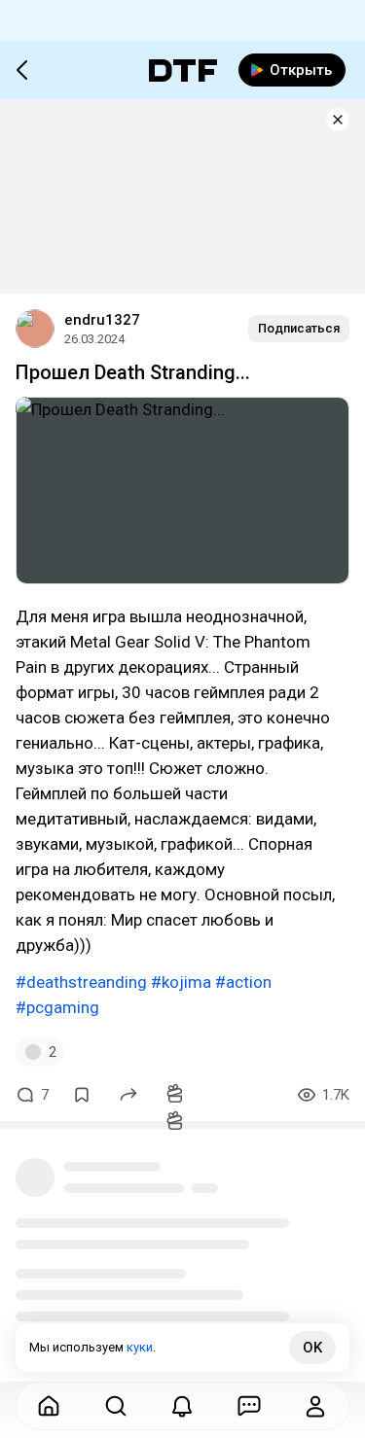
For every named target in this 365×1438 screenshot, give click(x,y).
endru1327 (102, 320)
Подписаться (299, 328)
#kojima (181, 982)
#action (243, 982)
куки (140, 1347)
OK (312, 1347)
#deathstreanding (81, 982)
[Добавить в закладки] (81, 1094)
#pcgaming (57, 1007)
